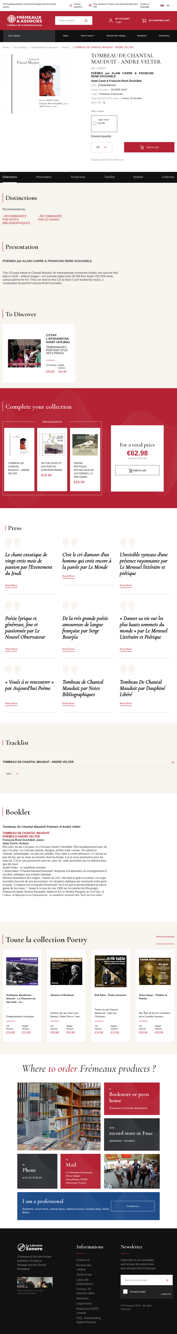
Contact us (83, 1260)
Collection (168, 177)
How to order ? (88, 36)
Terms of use (84, 1274)
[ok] (167, 1280)
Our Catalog (14, 36)
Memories (82, 1298)
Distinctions (10, 177)
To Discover (78, 177)
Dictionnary (164, 36)
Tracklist (109, 177)
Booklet (138, 177)
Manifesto (142, 36)
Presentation (44, 177)
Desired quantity (101, 136)
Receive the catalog (116, 36)
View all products (165, 936)
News (65, 36)
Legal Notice (84, 1303)
